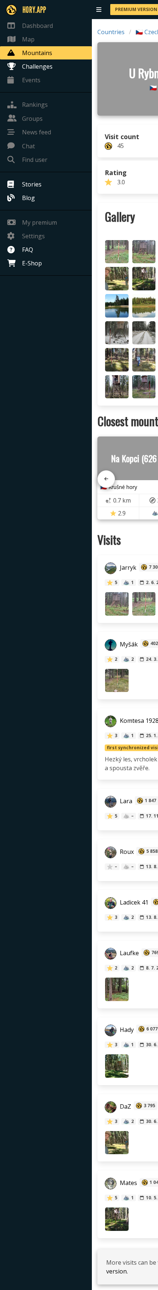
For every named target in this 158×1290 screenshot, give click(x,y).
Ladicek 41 (133, 903)
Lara (125, 801)
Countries (111, 32)
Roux (126, 852)
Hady (126, 1030)
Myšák (128, 644)
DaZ (124, 1106)
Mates (127, 1183)
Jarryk (127, 568)
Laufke (128, 953)
